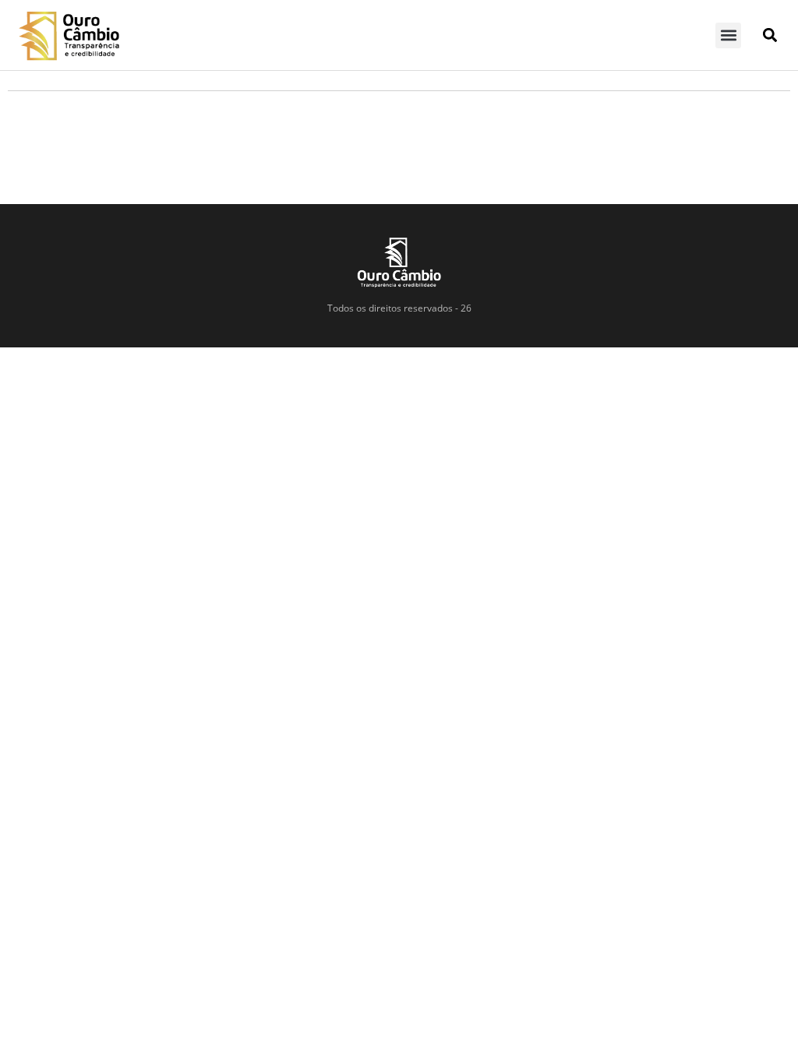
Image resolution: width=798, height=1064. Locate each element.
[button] (728, 35)
